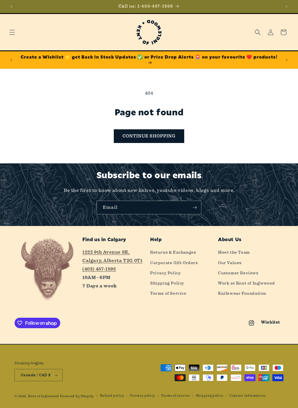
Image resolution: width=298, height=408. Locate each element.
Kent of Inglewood (43, 396)
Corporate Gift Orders (174, 262)
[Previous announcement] (11, 6)
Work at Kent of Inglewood (246, 283)
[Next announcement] (286, 6)
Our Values (230, 262)
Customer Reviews (238, 273)
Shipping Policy (167, 283)
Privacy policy (142, 396)
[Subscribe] (194, 207)
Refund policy (112, 396)
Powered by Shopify (77, 396)
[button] (12, 32)
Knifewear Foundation (242, 293)
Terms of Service (168, 293)
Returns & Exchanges (173, 252)
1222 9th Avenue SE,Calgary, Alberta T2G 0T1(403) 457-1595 (112, 260)
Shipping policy (210, 396)
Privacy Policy (165, 273)
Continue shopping (149, 136)
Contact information (247, 396)
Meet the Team (234, 252)
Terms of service (175, 396)
